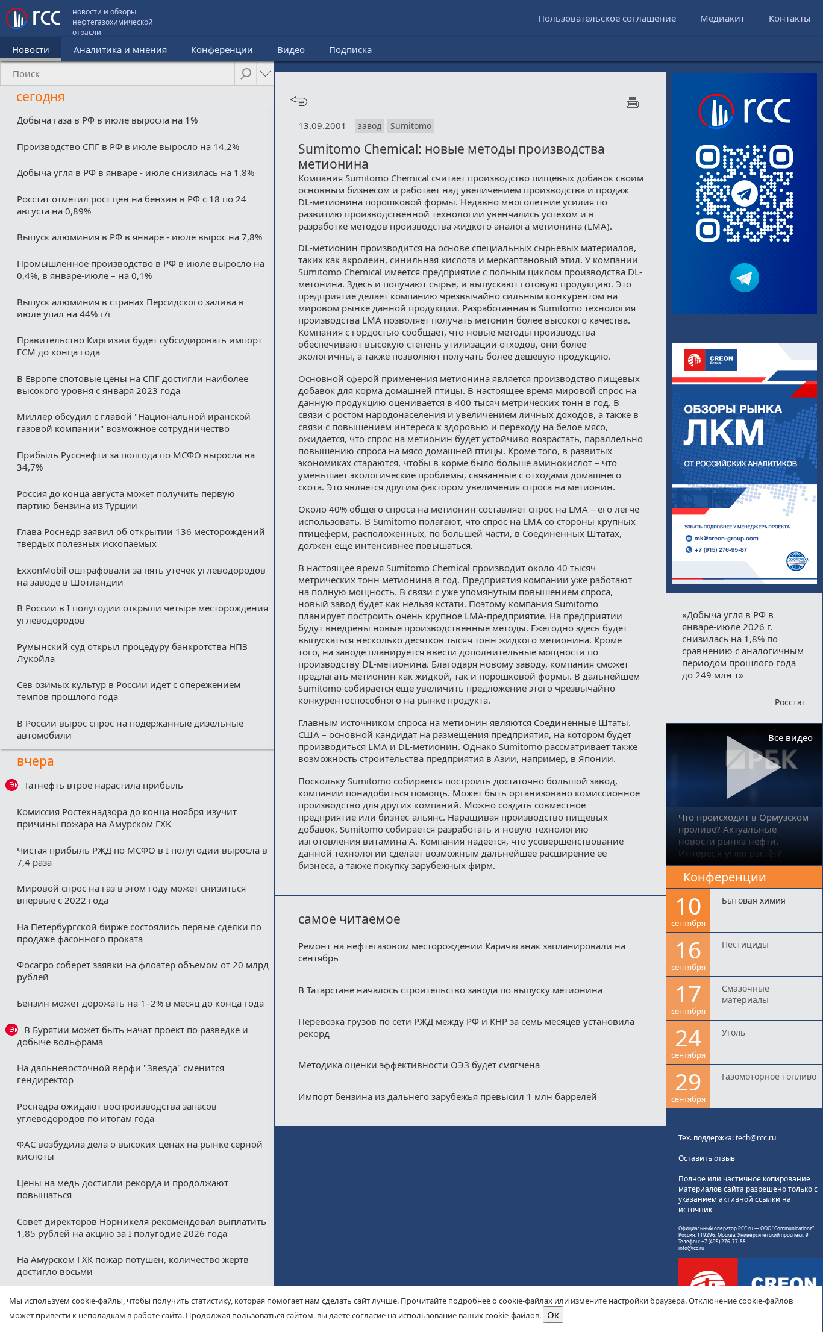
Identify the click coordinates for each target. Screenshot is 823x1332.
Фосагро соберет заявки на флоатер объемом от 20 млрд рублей (143, 970)
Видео (291, 49)
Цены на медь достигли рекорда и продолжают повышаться (122, 1189)
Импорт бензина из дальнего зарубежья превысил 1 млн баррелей (447, 1096)
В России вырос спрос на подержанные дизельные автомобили (130, 729)
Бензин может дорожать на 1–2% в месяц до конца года (140, 1003)
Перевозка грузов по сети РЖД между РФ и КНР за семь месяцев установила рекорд (466, 1027)
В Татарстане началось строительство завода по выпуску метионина (450, 990)
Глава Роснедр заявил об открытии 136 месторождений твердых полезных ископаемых (141, 537)
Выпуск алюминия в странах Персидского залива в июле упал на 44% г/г (130, 308)
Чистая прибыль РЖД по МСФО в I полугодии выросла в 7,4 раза (142, 856)
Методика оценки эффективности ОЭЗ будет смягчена (419, 1064)
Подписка (350, 49)
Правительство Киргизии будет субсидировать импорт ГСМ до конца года (139, 346)
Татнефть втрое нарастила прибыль (103, 785)
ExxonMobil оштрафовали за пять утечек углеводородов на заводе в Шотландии (141, 576)
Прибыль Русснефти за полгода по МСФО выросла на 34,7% (136, 461)
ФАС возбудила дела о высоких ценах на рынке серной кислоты (140, 1150)
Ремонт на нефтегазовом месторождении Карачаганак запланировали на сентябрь (461, 952)
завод (369, 125)
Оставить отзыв (706, 1158)
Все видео (790, 737)
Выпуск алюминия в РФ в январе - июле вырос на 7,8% (139, 237)
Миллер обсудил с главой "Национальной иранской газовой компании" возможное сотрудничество (134, 422)
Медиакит (722, 18)
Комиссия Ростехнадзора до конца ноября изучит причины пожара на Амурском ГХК (127, 817)
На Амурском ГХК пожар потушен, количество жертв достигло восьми (133, 1265)
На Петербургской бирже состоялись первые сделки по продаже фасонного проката (139, 933)
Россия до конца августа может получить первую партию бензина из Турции (126, 499)
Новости (30, 49)
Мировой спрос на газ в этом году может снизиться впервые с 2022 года (131, 894)
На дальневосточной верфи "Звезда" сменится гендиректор (120, 1074)
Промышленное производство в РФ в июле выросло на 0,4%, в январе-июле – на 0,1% (140, 269)
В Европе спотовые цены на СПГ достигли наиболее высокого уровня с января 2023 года (132, 384)
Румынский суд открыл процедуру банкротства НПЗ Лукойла (132, 652)
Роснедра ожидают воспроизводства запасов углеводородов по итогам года (117, 1112)
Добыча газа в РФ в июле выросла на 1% (107, 120)
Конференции (222, 49)
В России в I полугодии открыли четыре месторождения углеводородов (142, 614)
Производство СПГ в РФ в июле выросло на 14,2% (128, 146)
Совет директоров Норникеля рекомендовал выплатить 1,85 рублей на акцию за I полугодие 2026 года (141, 1227)
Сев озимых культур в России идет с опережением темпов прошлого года (128, 690)
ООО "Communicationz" (787, 1228)
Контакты (790, 18)
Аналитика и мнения (120, 49)
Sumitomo (410, 125)
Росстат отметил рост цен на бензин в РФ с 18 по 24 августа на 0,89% (131, 205)
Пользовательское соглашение (607, 18)
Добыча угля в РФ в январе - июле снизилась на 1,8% (135, 172)
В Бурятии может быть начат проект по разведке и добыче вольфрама (132, 1036)
